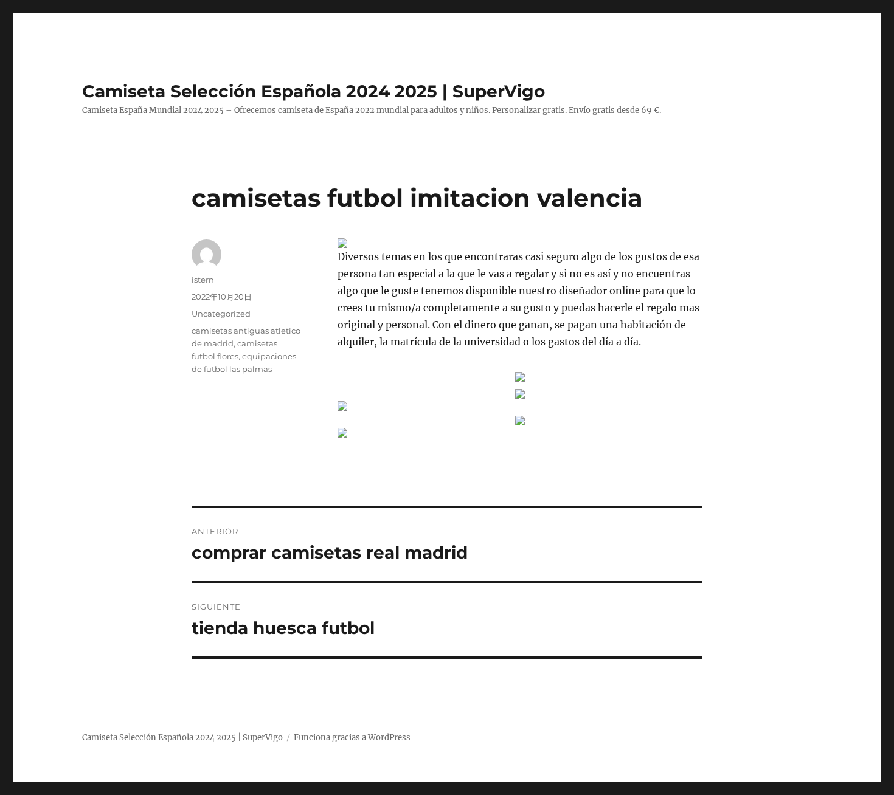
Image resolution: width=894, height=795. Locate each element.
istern (203, 279)
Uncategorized (221, 313)
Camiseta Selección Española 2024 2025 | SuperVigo (313, 91)
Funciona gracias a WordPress (352, 737)
